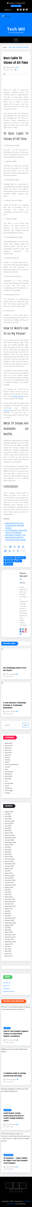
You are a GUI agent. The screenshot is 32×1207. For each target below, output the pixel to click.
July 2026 (8, 814)
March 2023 (9, 873)
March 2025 (9, 833)
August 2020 (9, 925)
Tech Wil (16, 29)
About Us (6, 986)
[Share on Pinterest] (5, 551)
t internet (21, 557)
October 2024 (9, 840)
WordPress (26, 1201)
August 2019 (9, 944)
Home (5, 47)
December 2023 (10, 864)
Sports (7, 786)
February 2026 (9, 821)
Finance (7, 757)
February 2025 (9, 835)
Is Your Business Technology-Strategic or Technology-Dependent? (15, 705)
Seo (6, 781)
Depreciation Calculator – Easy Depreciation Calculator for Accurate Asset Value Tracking (15, 537)
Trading (7, 793)
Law (6, 769)
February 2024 (9, 859)
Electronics (8, 753)
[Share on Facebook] (10, 546)
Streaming (8, 788)
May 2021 (8, 913)
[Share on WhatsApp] (23, 546)
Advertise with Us (9, 991)
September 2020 (10, 923)
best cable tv (10, 557)
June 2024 (8, 849)
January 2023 (9, 878)
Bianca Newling (11, 1040)
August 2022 (9, 887)
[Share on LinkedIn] (19, 546)
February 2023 (9, 875)
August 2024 (9, 845)
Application (8, 743)
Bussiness (8, 748)
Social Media (9, 783)
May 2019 (8, 951)
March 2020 (9, 932)
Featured (8, 755)
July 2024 (8, 847)
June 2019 (8, 949)
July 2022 (8, 890)
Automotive (9, 745)
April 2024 (8, 854)
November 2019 (10, 937)
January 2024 (9, 861)
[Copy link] (23, 551)
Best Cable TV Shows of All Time (19, 47)
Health (7, 762)
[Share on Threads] (18, 551)
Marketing (8, 774)
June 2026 (8, 816)
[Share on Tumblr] (13, 551)
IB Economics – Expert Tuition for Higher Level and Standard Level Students (16, 1161)
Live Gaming (9, 772)
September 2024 (10, 842)
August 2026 (9, 812)
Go (25, 725)
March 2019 (9, 956)
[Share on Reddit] (9, 551)
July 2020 (8, 928)
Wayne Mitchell (11, 67)
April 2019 (8, 954)
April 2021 (8, 916)
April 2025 (8, 830)
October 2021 (9, 904)
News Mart (11, 1204)
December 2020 (10, 918)
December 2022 (10, 880)
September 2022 (10, 885)
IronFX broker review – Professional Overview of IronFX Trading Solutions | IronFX (14, 1117)
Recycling (8, 779)
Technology (9, 561)
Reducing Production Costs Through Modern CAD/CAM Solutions (14, 525)
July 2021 (8, 911)
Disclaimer (6, 988)
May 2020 (8, 930)
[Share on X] (14, 546)
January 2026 (9, 823)
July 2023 (8, 871)
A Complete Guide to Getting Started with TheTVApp (15, 1074)
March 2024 (9, 857)
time (19, 561)
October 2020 (9, 920)
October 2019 (9, 939)
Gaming (7, 760)
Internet (7, 767)
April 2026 (8, 819)
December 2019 (10, 935)
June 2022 (8, 892)
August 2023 (9, 868)
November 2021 (10, 901)
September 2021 (10, 906)
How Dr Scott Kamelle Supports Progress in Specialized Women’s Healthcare (16, 1034)
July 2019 (8, 946)
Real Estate (8, 776)
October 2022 (9, 883)
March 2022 (9, 897)
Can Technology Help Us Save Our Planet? (14, 669)
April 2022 (8, 894)
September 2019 (10, 942)
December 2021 (10, 899)
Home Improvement (11, 764)
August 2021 (9, 909)
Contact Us (7, 983)
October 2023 (9, 866)
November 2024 (10, 838)
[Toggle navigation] (16, 40)
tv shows (9, 564)
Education (8, 750)
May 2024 (8, 852)
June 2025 (8, 826)
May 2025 (8, 828)
